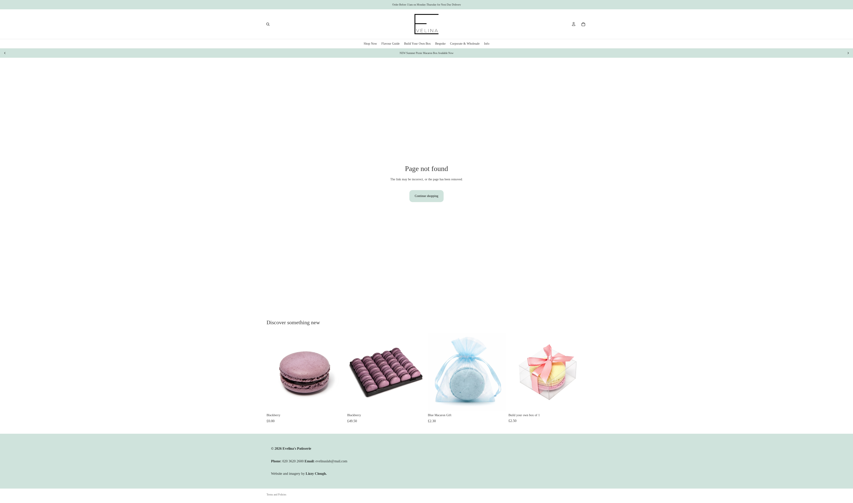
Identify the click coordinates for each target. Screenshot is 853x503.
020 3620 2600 (293, 461)
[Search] (268, 24)
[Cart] (583, 24)
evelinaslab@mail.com (331, 461)
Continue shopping (426, 196)
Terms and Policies (276, 494)
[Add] (338, 404)
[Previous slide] (5, 53)
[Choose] (499, 404)
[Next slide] (848, 53)
